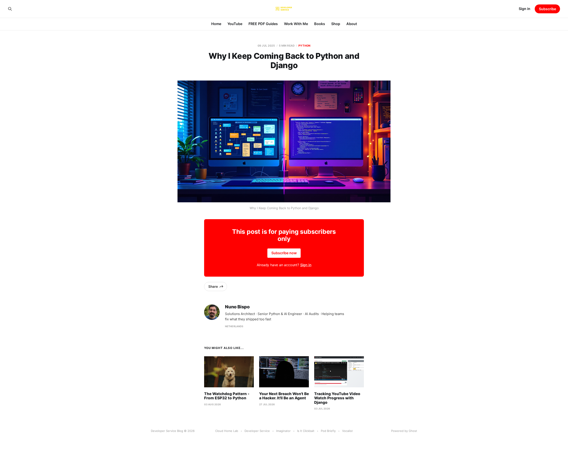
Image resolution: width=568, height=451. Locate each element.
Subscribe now (284, 253)
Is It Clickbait (305, 431)
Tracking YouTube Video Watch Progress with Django (337, 398)
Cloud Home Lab (226, 431)
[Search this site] (10, 9)
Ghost (413, 431)
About (351, 24)
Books (319, 24)
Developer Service (257, 431)
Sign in (524, 8)
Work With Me (296, 24)
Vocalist (347, 431)
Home (216, 24)
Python (304, 45)
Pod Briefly (328, 431)
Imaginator (283, 431)
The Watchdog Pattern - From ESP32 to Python (226, 396)
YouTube (234, 24)
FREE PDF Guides (263, 24)
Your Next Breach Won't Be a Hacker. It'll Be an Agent (284, 396)
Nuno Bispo (237, 306)
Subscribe (547, 9)
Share (213, 286)
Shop (335, 24)
